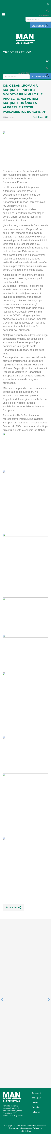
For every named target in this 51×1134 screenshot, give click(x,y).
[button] (40, 117)
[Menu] (3, 14)
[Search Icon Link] (38, 11)
